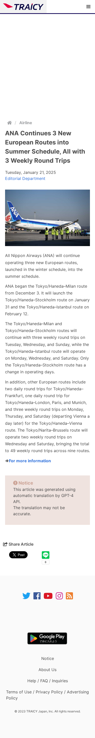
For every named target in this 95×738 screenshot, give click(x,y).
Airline (25, 122)
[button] (88, 6)
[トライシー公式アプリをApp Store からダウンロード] (51, 616)
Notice (47, 658)
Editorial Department (25, 178)
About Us (47, 669)
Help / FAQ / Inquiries (47, 680)
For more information (30, 460)
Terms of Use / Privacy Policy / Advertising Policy (47, 694)
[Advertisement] (47, 64)
